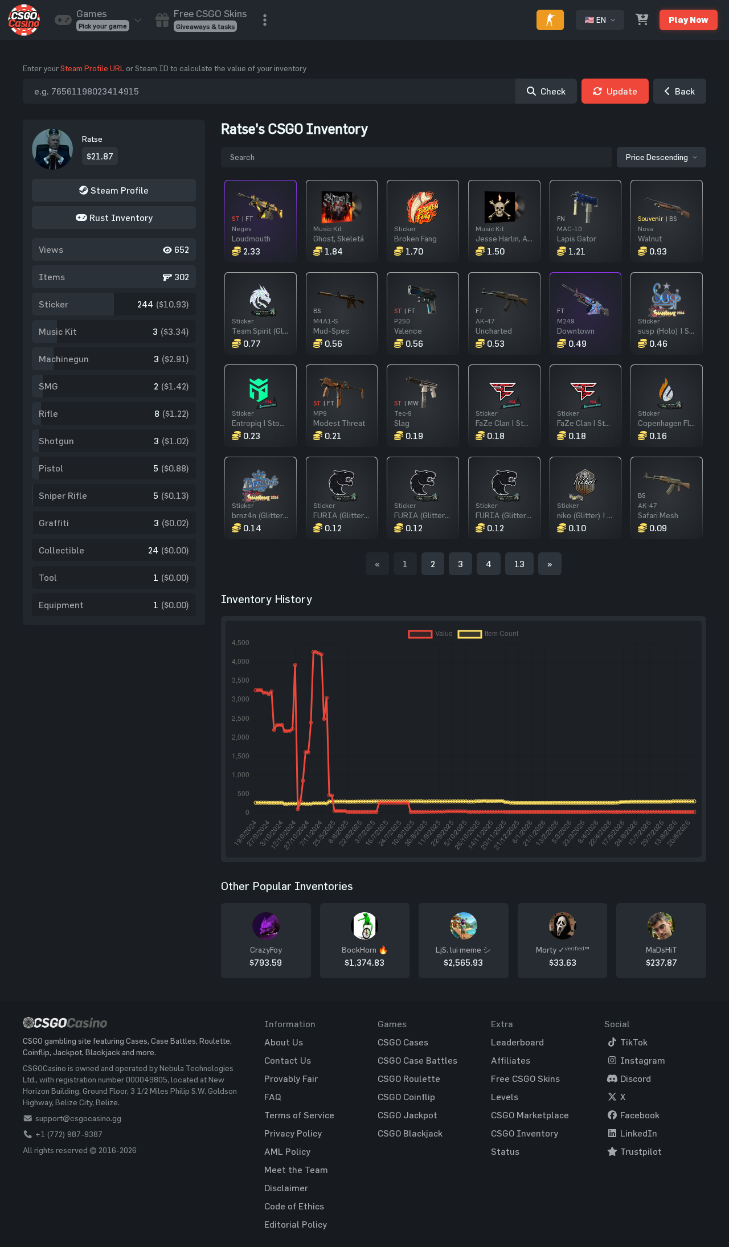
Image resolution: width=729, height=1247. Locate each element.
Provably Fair (291, 1078)
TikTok (633, 1042)
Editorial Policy (295, 1224)
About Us (283, 1042)
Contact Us (287, 1060)
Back (685, 91)
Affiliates (510, 1060)
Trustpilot (640, 1151)
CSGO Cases (403, 1042)
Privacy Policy (293, 1133)
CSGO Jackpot (407, 1115)
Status (505, 1151)
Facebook (639, 1115)
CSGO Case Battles (417, 1060)
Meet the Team (296, 1169)
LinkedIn (637, 1133)
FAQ (272, 1097)
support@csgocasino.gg (78, 1118)
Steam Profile (118, 190)
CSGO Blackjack (410, 1133)
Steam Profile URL (92, 68)
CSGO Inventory (524, 1133)
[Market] (642, 20)
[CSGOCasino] (24, 20)
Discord (634, 1078)
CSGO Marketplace (530, 1115)
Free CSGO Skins (525, 1078)
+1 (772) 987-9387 (69, 1134)
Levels (504, 1097)
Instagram (641, 1060)
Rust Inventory (120, 217)
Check (553, 91)
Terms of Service (299, 1115)
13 (519, 564)
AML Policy (287, 1151)
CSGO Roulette (409, 1078)
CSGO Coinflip (406, 1097)
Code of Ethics (294, 1206)
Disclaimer (286, 1188)
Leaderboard (517, 1042)
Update (622, 91)
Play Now (688, 19)
